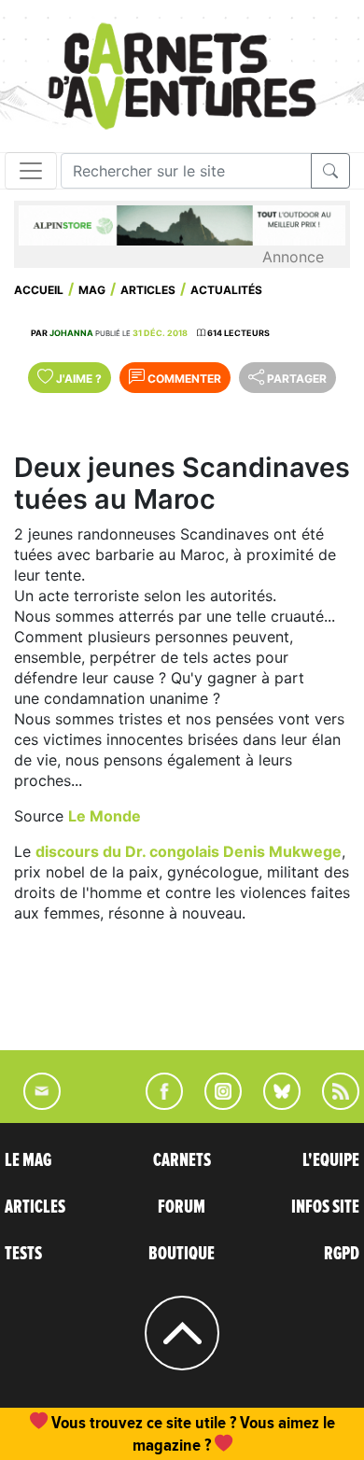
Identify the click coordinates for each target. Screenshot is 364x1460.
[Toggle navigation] (31, 171)
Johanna (71, 333)
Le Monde (104, 816)
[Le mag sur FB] (156, 1104)
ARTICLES (35, 1207)
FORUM (181, 1207)
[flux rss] (331, 1104)
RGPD (341, 1253)
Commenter (183, 379)
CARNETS (182, 1160)
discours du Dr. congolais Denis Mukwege (188, 851)
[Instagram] (215, 1104)
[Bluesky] (273, 1104)
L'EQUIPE (330, 1160)
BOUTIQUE (181, 1253)
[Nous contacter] (33, 1104)
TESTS (23, 1253)
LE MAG (28, 1160)
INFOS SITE (325, 1207)
